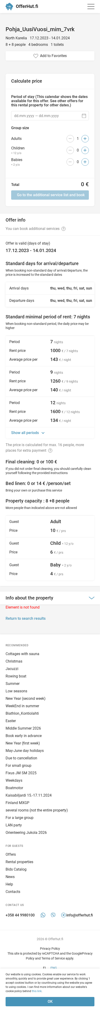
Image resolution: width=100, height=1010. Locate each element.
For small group (18, 765)
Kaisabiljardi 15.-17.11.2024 (29, 795)
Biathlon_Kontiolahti (22, 713)
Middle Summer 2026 (23, 728)
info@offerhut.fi (79, 915)
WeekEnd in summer (22, 706)
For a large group (19, 817)
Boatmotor (14, 788)
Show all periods (25, 433)
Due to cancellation (21, 758)
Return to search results (26, 618)
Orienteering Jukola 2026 (26, 832)
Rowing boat (16, 676)
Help (9, 884)
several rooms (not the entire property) (37, 810)
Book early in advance (24, 736)
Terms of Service (53, 958)
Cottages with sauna (22, 654)
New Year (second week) (26, 698)
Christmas (14, 661)
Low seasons (16, 691)
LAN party (14, 825)
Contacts (13, 891)
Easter (11, 721)
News (10, 877)
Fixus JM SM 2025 (21, 773)
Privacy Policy (50, 948)
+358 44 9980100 (20, 915)
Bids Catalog (16, 869)
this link (37, 991)
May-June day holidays (25, 750)
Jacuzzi (12, 669)
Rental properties (19, 862)
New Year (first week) (23, 743)
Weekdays (14, 780)
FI (44, 968)
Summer (13, 683)
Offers (11, 854)
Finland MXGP (17, 803)
